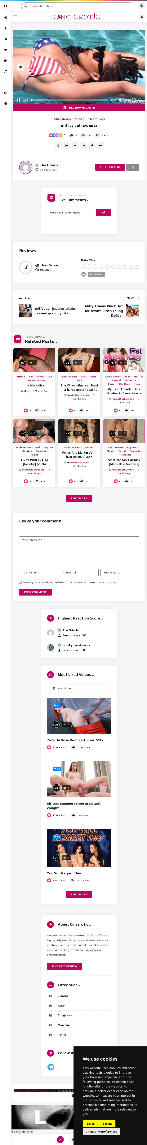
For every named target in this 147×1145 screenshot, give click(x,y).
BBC (31, 376)
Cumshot (41, 451)
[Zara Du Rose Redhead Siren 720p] (79, 716)
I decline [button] (106, 1123)
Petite (62, 1034)
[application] (79, 67)
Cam (49, 376)
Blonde (111, 451)
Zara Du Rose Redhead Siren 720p (75, 740)
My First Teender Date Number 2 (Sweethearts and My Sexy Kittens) (124, 393)
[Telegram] (50, 1067)
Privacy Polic (41, 1090)
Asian (61, 1005)
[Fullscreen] (134, 100)
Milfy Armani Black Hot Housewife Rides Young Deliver (103, 310)
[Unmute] (120, 100)
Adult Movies (62, 118)
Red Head (124, 384)
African (79, 118)
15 (140, 100)
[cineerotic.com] (78, 17)
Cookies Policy (22, 1090)
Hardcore (126, 454)
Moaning (64, 1024)
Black (40, 376)
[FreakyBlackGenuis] (50, 647)
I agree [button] (90, 1123)
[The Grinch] (25, 167)
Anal (84, 376)
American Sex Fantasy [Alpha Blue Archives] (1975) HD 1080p (124, 464)
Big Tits (138, 376)
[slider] (69, 100)
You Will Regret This (64, 873)
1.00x (127, 100)
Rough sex (65, 1015)
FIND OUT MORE (63, 966)
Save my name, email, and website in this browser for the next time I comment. (70, 582)
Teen (137, 384)
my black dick (34, 385)
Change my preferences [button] (101, 1131)
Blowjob (117, 380)
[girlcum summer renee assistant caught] (79, 779)
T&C (54, 1090)
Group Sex (136, 451)
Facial (111, 384)
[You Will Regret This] (79, 848)
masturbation (36, 380)
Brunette (130, 380)
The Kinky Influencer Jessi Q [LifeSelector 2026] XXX (79, 389)
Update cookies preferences (16, 1131)
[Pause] (18, 100)
